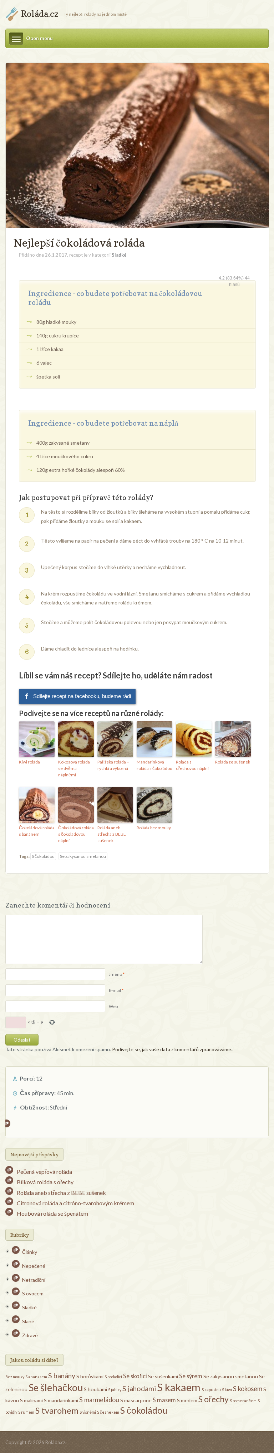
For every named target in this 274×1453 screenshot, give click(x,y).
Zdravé (30, 1335)
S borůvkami (89, 1376)
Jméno (115, 974)
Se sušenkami (163, 1376)
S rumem (26, 1412)
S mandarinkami (61, 1400)
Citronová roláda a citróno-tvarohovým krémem (75, 1203)
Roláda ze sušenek (232, 762)
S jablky (114, 1389)
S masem (164, 1400)
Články (29, 1252)
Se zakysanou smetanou (83, 856)
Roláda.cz (40, 14)
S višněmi (88, 1412)
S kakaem (179, 1387)
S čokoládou (43, 856)
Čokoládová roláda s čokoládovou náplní (76, 834)
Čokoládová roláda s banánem (37, 831)
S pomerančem (243, 1400)
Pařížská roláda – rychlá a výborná (113, 765)
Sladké (119, 255)
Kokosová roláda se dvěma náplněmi (74, 768)
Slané (28, 1321)
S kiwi (227, 1389)
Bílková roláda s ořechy (45, 1181)
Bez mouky (14, 1376)
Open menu (39, 38)
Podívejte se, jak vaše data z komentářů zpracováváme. (172, 1049)
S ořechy (213, 1399)
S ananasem (36, 1376)
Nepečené (33, 1266)
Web (113, 1006)
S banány (61, 1375)
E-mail (115, 990)
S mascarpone (136, 1400)
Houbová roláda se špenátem (52, 1213)
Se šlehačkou (56, 1387)
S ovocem (33, 1293)
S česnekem (108, 1412)
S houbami (95, 1389)
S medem (187, 1400)
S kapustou (211, 1389)
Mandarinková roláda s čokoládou (154, 765)
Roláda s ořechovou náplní (192, 765)
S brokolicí (113, 1376)
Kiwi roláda (29, 762)
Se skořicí (135, 1376)
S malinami (31, 1400)
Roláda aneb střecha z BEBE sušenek (111, 834)
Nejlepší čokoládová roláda (79, 242)
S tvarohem (56, 1410)
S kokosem (247, 1389)
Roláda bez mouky (154, 827)
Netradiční (33, 1280)
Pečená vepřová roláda (44, 1171)
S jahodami (139, 1388)
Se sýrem (190, 1376)
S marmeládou (99, 1400)
